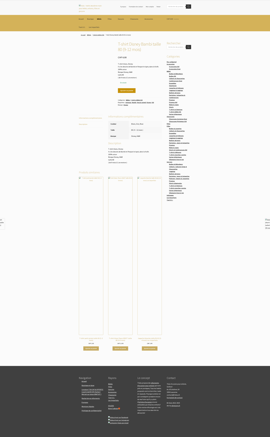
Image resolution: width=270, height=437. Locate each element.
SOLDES (111, 406)
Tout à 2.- (82, 27)
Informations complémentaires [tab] (90, 118)
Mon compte (150, 7)
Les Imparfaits (94, 27)
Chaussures (134, 19)
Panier (159, 7)
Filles (110, 19)
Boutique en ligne (88, 385)
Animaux (128, 102)
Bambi (134, 102)
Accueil (81, 19)
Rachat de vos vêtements (91, 398)
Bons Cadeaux (113, 408)
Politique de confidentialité (91, 411)
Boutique (90, 19)
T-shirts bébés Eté (98, 35)
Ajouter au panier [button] (91, 348)
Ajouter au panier (126, 90)
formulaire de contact (175, 398)
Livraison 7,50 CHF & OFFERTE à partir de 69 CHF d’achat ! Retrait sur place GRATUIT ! (92, 391)
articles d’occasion (145, 402)
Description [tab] (83, 124)
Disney (149, 102)
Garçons (121, 19)
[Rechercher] (188, 6)
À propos (123, 7)
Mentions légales (88, 406)
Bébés (99, 19)
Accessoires (149, 19)
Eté (153, 102)
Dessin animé (141, 102)
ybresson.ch (175, 406)
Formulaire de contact (136, 7)
